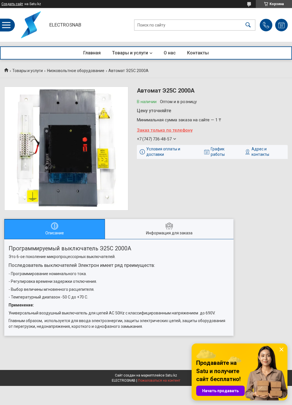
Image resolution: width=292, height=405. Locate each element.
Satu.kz (171, 375)
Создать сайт (12, 4)
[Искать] (248, 25)
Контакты (198, 53)
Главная (92, 53)
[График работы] (281, 25)
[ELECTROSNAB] (30, 25)
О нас (170, 53)
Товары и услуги (130, 53)
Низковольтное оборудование (75, 70)
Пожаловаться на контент (159, 380)
